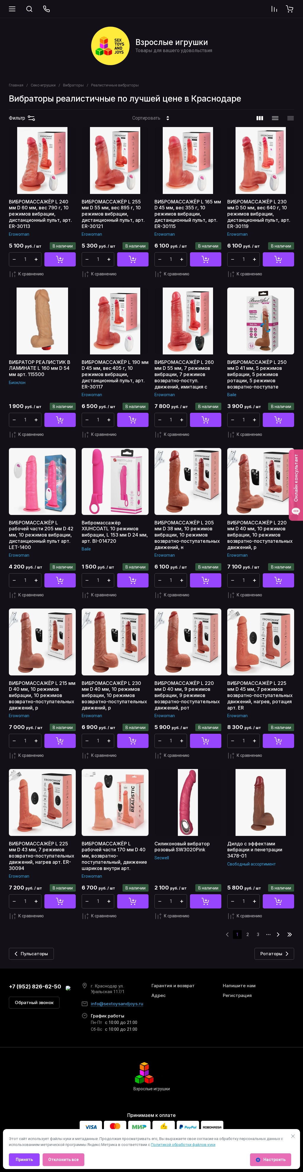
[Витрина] (259, 118)
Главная (16, 85)
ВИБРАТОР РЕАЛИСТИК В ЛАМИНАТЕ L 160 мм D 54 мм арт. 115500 (39, 368)
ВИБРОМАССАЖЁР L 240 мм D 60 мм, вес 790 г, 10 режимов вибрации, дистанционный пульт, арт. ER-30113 (40, 214)
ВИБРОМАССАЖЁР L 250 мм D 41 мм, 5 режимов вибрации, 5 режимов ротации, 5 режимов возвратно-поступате (257, 374)
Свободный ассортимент (251, 864)
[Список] (275, 118)
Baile (231, 394)
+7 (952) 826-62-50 (35, 986)
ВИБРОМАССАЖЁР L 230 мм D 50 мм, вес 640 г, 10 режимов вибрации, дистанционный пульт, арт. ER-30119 (258, 214)
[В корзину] (60, 259)
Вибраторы (73, 85)
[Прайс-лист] (290, 118)
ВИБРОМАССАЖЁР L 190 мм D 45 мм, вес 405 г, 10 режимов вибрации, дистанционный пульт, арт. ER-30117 (115, 374)
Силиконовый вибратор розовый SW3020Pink (182, 847)
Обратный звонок (34, 1002)
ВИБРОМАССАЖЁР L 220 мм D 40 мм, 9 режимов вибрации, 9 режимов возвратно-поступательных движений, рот (187, 695)
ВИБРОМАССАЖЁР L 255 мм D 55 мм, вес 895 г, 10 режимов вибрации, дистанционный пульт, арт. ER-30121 (113, 214)
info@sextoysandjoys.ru (117, 1003)
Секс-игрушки (43, 85)
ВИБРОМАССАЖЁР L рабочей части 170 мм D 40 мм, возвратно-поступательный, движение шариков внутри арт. (114, 856)
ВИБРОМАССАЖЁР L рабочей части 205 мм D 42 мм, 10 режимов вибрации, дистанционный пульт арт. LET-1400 (41, 535)
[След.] (277, 934)
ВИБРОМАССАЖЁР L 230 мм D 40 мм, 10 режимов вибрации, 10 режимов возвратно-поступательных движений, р (114, 695)
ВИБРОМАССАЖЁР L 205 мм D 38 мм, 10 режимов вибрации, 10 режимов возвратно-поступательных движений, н (187, 535)
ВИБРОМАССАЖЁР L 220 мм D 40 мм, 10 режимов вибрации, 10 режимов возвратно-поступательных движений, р (260, 535)
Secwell (161, 857)
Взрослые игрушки (172, 42)
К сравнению (31, 274)
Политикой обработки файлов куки (183, 1144)
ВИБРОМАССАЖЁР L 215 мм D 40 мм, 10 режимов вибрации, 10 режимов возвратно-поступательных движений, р (42, 695)
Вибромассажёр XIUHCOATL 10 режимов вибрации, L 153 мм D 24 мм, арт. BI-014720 (115, 532)
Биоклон (17, 382)
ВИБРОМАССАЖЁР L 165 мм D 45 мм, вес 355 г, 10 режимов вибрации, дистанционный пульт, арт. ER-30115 (187, 214)
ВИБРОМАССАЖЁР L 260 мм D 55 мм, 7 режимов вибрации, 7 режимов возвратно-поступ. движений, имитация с (184, 374)
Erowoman (19, 234)
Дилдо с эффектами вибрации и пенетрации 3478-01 (254, 850)
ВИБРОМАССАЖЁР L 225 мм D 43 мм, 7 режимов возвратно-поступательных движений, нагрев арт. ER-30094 (41, 856)
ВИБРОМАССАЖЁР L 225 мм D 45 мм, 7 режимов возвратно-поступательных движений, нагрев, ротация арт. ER (260, 695)
